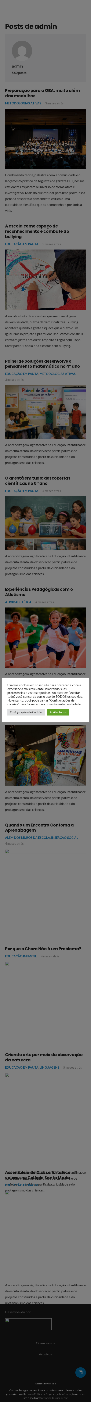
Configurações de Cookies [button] (26, 712)
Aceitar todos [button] (58, 712)
